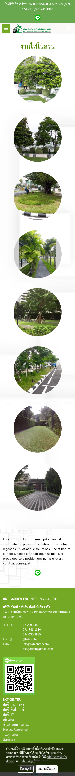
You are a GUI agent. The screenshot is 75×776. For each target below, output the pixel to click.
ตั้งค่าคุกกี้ (25, 769)
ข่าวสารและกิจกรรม (16, 724)
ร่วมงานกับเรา (12, 734)
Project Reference (15, 729)
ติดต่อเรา (9, 739)
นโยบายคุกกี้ (28, 761)
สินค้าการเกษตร (13, 704)
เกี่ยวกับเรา (10, 719)
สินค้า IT (8, 714)
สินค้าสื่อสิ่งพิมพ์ (13, 709)
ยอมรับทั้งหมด (46, 769)
